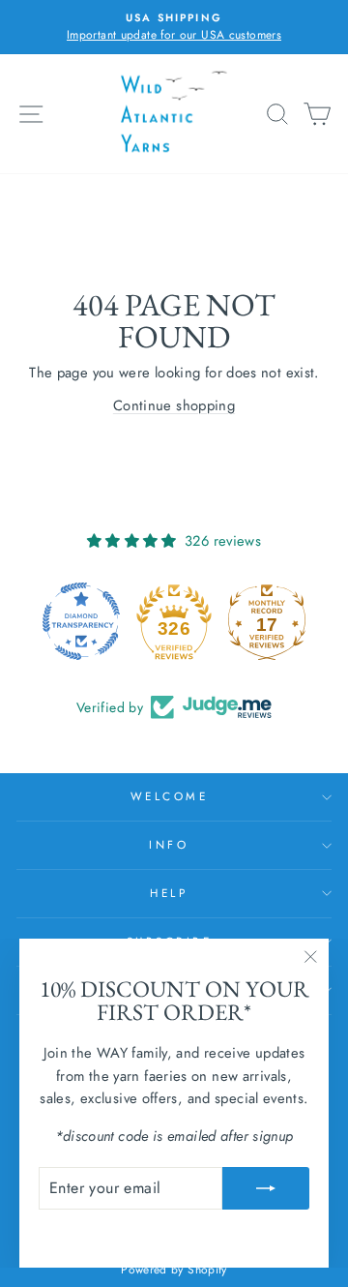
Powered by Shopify (174, 1269)
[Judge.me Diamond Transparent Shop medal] (81, 621)
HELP (169, 892)
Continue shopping (174, 405)
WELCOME (169, 796)
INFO (168, 844)
